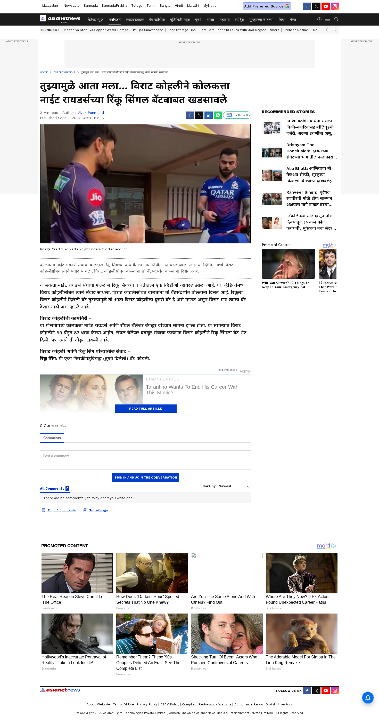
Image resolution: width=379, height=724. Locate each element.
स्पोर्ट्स (239, 20)
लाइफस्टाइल (135, 20)
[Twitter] (316, 6)
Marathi (193, 5)
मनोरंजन (115, 20)
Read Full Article (145, 408)
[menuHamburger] (327, 19)
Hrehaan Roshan (296, 30)
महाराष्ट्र (224, 20)
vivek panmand (91, 112)
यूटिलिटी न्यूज (180, 20)
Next (335, 30)
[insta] (335, 6)
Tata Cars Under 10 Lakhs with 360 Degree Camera (239, 30)
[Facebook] (307, 6)
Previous (327, 30)
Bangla (165, 5)
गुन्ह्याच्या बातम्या (261, 20)
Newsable (71, 5)
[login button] (320, 19)
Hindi (179, 5)
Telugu (136, 5)
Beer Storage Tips (182, 30)
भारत (210, 20)
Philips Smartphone (148, 30)
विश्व (282, 20)
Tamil (150, 5)
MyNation (211, 5)
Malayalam (50, 5)
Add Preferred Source (263, 6)
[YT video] (326, 6)
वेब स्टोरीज (157, 20)
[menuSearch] (336, 19)
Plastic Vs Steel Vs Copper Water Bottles (96, 30)
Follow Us (242, 115)
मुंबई (198, 20)
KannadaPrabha (114, 5)
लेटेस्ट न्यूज (95, 20)
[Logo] (62, 19)
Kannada (91, 5)
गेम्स (293, 20)
